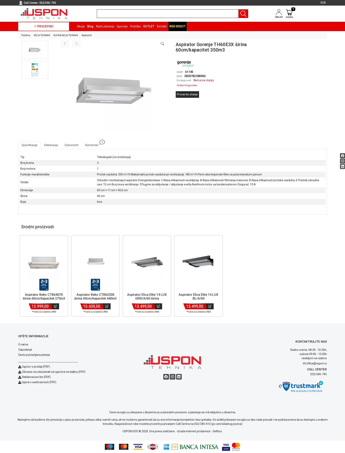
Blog (90, 26)
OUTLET (148, 26)
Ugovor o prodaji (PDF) (35, 366)
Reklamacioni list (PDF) (36, 377)
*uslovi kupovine (187, 85)
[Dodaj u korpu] (55, 306)
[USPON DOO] (44, 14)
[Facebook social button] (342, 155)
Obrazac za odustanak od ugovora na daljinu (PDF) (53, 371)
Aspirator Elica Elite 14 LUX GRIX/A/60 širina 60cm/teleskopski (147, 298)
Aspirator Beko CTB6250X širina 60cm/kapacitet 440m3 (95, 296)
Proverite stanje (187, 94)
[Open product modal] (162, 43)
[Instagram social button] (342, 160)
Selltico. (217, 431)
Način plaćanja (105, 26)
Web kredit (177, 26)
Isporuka (122, 26)
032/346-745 (47, 2)
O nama (23, 344)
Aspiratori (86, 35)
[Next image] (76, 43)
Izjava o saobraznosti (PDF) (39, 382)
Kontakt (162, 26)
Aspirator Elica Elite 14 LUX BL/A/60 (198, 296)
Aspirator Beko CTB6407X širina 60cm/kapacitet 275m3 (44, 296)
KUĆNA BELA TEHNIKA (66, 35)
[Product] (44, 263)
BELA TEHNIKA (42, 35)
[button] (35, 50)
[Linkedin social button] (342, 166)
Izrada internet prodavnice (193, 431)
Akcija (81, 26)
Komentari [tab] (93, 144)
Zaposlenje (25, 349)
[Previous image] (65, 43)
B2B (323, 2)
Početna (25, 35)
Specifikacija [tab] (29, 145)
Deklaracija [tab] (51, 145)
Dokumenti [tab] (71, 145)
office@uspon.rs (316, 363)
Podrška (135, 26)
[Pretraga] (243, 14)
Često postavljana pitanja (34, 354)
